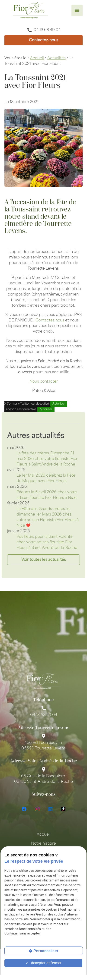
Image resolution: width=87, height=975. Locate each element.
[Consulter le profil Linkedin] (50, 809)
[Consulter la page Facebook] (24, 809)
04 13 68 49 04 (47, 30)
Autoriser (58, 404)
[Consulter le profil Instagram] (37, 809)
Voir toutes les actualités (43, 560)
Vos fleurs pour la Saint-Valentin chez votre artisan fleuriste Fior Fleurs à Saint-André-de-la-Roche (46, 542)
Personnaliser (45, 951)
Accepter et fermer (45, 963)
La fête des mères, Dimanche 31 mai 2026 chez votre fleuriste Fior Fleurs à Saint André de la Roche (46, 459)
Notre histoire (43, 844)
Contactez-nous (43, 40)
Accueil (37, 58)
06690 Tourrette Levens (43, 745)
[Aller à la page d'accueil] (30, 10)
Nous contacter (43, 382)
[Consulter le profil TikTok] (63, 809)
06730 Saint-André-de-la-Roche (43, 779)
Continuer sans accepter (22, 933)
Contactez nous (49, 320)
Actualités (56, 58)
